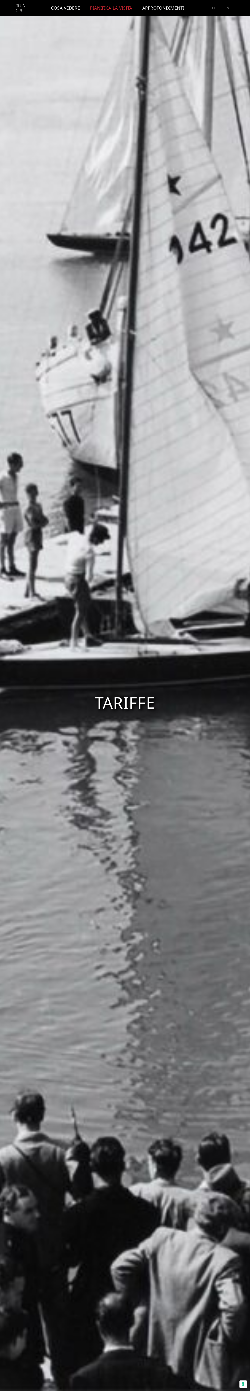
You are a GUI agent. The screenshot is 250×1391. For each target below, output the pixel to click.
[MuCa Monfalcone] (20, 8)
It (213, 7)
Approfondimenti (163, 8)
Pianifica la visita (111, 8)
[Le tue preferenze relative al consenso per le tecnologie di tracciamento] (243, 1384)
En (227, 7)
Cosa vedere (65, 8)
